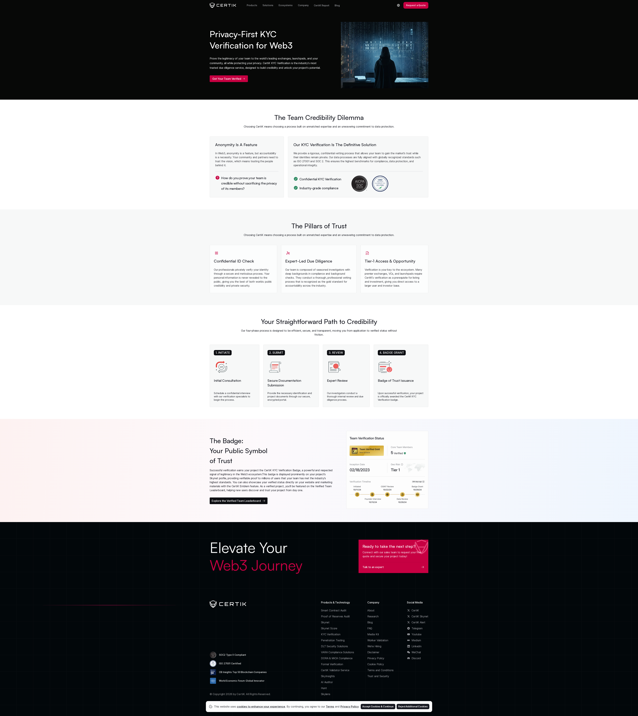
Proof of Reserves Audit (335, 616)
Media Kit (373, 634)
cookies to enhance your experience (261, 706)
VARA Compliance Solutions (337, 652)
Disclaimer (373, 652)
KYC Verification (330, 634)
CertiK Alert (418, 622)
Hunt (324, 688)
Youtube (417, 634)
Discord (416, 658)
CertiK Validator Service (335, 670)
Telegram (417, 628)
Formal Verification (332, 664)
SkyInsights (328, 676)
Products (252, 5)
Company (303, 5)
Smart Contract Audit (333, 610)
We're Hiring (374, 646)
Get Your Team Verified (226, 78)
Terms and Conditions (380, 670)
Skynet (325, 622)
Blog (337, 5)
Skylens (325, 694)
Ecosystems (286, 5)
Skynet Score (329, 628)
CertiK (415, 610)
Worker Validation (377, 640)
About (370, 610)
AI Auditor (327, 682)
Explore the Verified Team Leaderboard (236, 500)
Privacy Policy (375, 658)
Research (373, 616)
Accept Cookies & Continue (378, 706)
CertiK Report (321, 5)
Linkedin (417, 646)
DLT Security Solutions (334, 646)
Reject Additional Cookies (413, 706)
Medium (416, 640)
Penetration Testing (333, 640)
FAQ (369, 628)
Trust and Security (378, 676)
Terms (330, 706)
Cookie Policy (375, 664)
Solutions (268, 5)
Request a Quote (416, 5)
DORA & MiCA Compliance (337, 658)
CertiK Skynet (420, 616)
